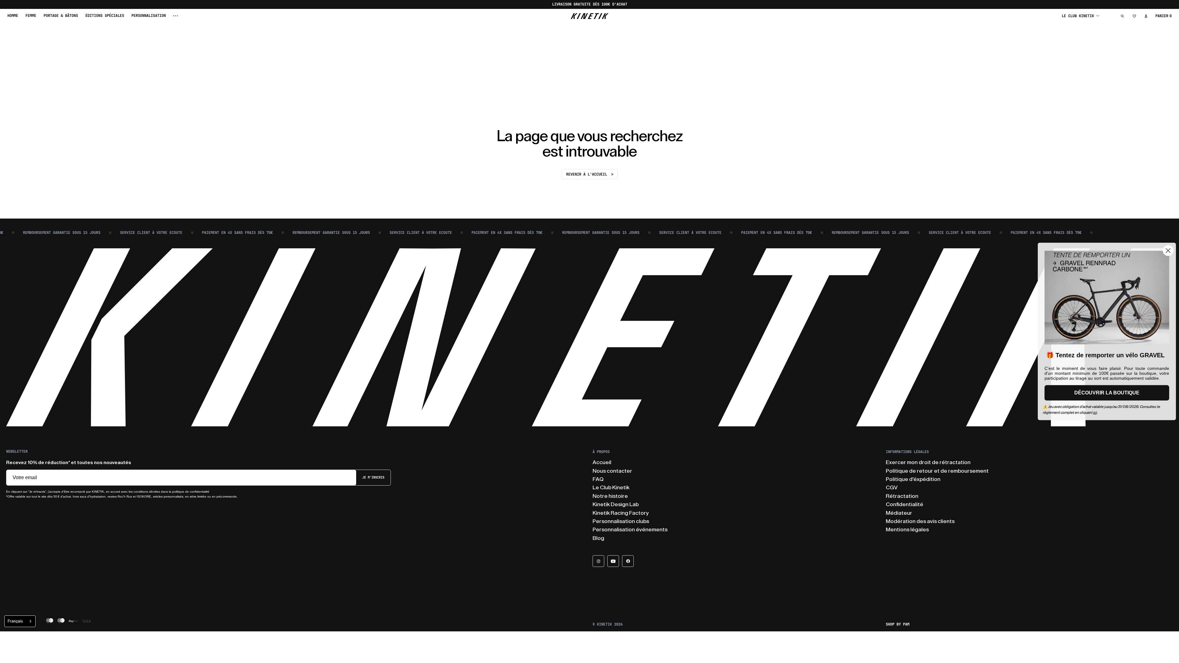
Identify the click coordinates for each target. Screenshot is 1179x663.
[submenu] (176, 16)
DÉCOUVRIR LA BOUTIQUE (1106, 392)
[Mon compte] (1145, 16)
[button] (1080, 16)
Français (15, 621)
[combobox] (20, 621)
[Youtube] (613, 561)
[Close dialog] (1168, 250)
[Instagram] (598, 561)
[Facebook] (628, 561)
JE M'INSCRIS (373, 477)
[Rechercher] (1122, 16)
